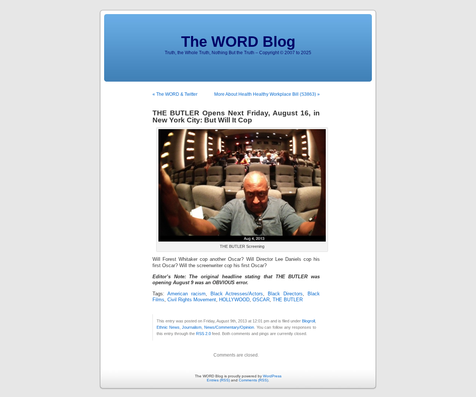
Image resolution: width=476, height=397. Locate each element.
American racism (186, 293)
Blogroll (308, 321)
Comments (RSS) (253, 380)
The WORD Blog (238, 41)
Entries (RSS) (218, 380)
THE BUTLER (288, 299)
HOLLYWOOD (234, 299)
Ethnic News (168, 327)
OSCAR (261, 299)
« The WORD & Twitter (174, 94)
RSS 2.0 (203, 333)
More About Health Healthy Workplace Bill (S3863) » (267, 94)
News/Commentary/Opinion (229, 327)
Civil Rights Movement (191, 299)
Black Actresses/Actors (236, 293)
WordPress (272, 376)
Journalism (192, 327)
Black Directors (285, 293)
